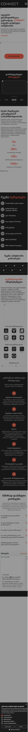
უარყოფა (20, 726)
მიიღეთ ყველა (8, 726)
